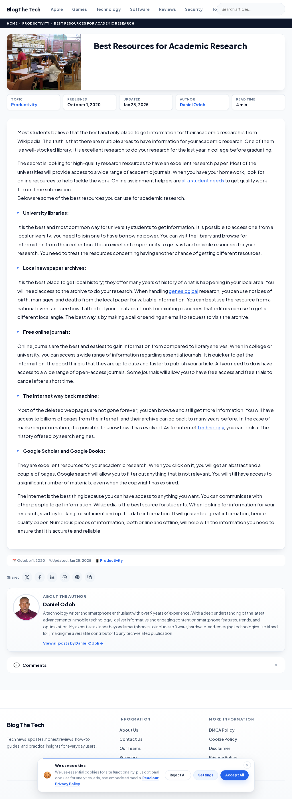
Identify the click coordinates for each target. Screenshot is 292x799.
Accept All (234, 775)
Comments (29, 665)
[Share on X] (27, 577)
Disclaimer (219, 748)
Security (194, 9)
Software (140, 9)
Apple (57, 9)
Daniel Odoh (192, 104)
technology (211, 427)
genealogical (183, 291)
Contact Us (130, 739)
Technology (108, 9)
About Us (128, 729)
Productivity (35, 23)
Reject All (178, 775)
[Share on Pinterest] (77, 577)
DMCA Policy (222, 729)
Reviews (167, 9)
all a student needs (203, 181)
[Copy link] (90, 577)
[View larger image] (44, 62)
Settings (205, 775)
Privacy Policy (223, 757)
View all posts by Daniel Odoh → (73, 643)
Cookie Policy (223, 739)
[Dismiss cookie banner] (247, 765)
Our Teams (130, 748)
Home (12, 23)
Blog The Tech (23, 9)
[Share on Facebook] (40, 577)
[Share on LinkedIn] (52, 577)
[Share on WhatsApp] (65, 577)
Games (79, 9)
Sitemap (128, 757)
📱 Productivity (109, 560)
